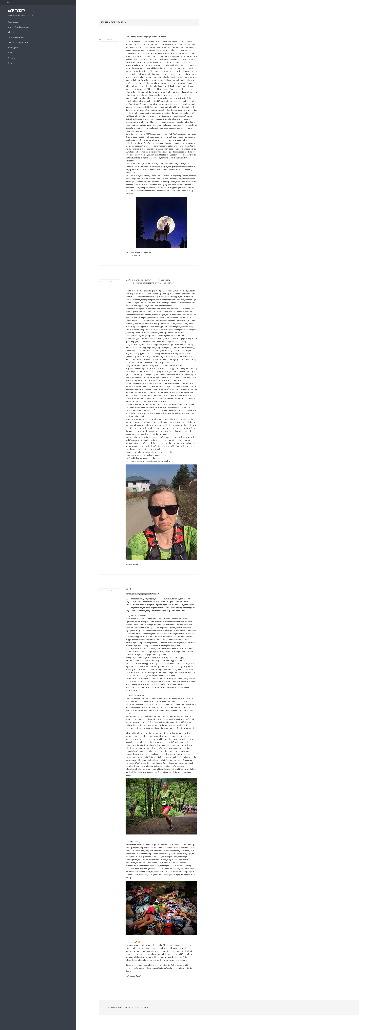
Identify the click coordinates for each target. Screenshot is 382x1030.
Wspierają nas (13, 48)
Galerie (10, 53)
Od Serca (11, 32)
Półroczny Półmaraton (16, 37)
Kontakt (10, 63)
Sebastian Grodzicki (123, 20)
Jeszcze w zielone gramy (131, 269)
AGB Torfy (16, 11)
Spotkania (11, 58)
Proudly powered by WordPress (118, 1007)
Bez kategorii (107, 39)
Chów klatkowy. (120, 26)
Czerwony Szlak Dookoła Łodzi (18, 27)
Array (146, 1007)
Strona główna (13, 22)
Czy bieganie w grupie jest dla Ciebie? (146, 578)
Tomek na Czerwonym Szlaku (18, 43)
